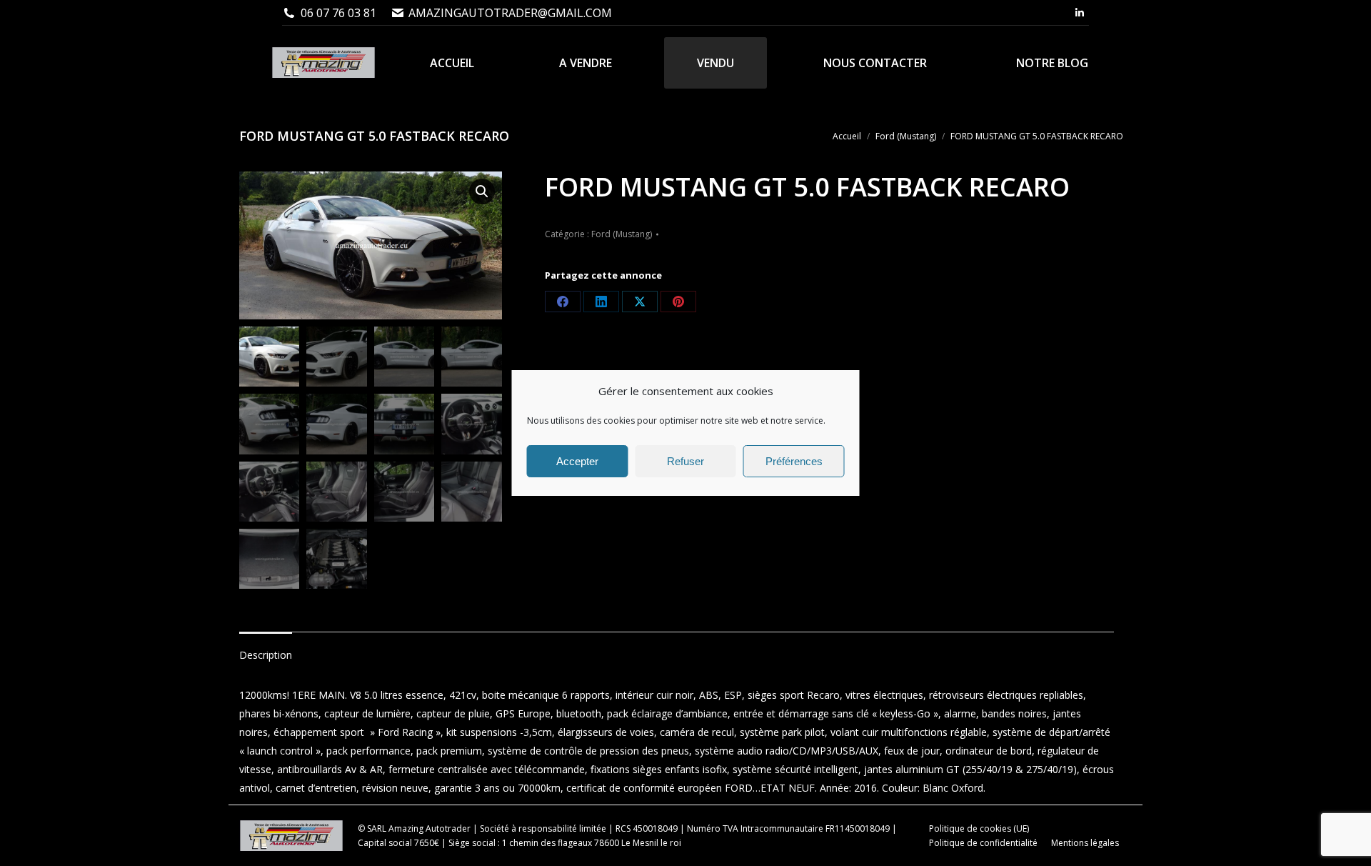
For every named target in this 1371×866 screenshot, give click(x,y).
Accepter (577, 461)
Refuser (685, 461)
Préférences (794, 461)
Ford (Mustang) (621, 234)
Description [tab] (265, 655)
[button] (482, 191)
